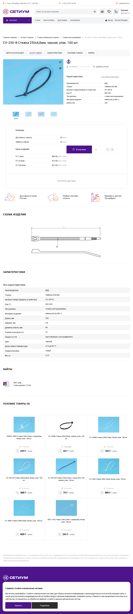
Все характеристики (110, 77)
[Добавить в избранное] (60, 62)
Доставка (62, 20)
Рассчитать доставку (66, 181)
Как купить (49, 20)
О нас (37, 20)
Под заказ (67, 446)
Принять (18, 605)
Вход (110, 20)
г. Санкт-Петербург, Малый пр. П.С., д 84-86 (21, 3)
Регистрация (121, 20)
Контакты (75, 20)
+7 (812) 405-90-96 (69, 3)
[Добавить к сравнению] (60, 68)
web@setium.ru (124, 3)
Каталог (13, 20)
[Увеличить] (33, 82)
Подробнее (44, 605)
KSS (106, 83)
